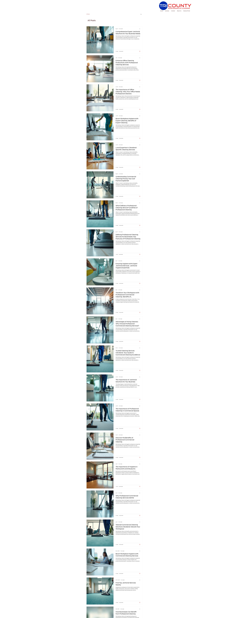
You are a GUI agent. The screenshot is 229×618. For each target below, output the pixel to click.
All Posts (88, 14)
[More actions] (140, 28)
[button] (141, 14)
